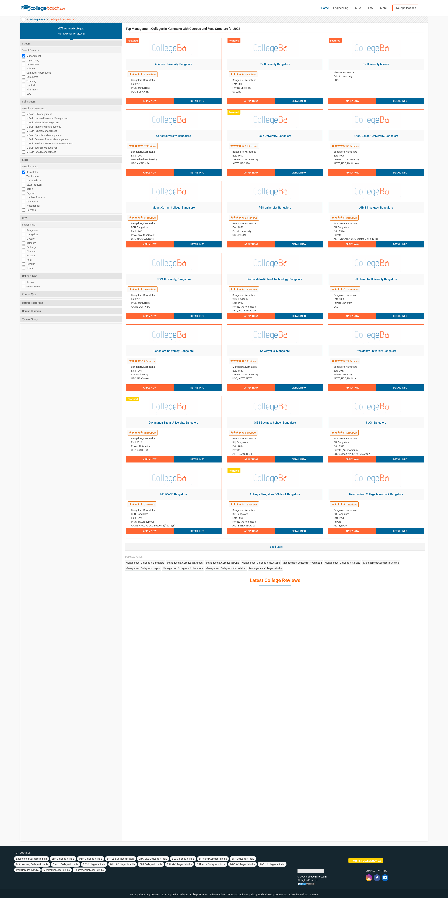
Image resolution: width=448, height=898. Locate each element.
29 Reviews (352, 361)
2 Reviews (351, 217)
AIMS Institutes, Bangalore (376, 207)
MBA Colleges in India (90, 858)
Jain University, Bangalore (275, 136)
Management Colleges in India (265, 568)
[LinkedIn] (385, 877)
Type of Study (30, 319)
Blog (252, 894)
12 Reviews (352, 289)
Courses (155, 894)
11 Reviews (150, 217)
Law (371, 8)
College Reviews (199, 894)
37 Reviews (150, 146)
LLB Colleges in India (183, 858)
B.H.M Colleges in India (179, 864)
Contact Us (281, 894)
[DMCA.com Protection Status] (306, 883)
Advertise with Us (298, 894)
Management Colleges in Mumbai (185, 562)
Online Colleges (180, 894)
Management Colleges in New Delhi (261, 562)
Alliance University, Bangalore (173, 64)
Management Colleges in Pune (222, 562)
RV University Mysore (376, 64)
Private (30, 282)
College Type (29, 276)
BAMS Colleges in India (122, 864)
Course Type (29, 294)
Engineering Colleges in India (31, 858)
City (24, 217)
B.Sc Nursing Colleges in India (32, 864)
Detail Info (197, 101)
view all (81, 33)
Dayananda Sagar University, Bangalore (173, 422)
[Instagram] (369, 877)
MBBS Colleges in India (242, 864)
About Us (143, 894)
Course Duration (31, 311)
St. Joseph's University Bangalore (376, 279)
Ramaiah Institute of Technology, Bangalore (274, 279)
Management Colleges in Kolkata (342, 562)
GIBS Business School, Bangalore (275, 422)
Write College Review (367, 860)
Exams (165, 894)
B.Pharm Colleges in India (213, 858)
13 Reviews (150, 74)
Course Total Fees (32, 302)
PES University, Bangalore (275, 207)
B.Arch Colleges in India (65, 864)
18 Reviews (150, 432)
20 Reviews (150, 289)
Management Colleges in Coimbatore (183, 568)
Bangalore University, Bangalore (173, 351)
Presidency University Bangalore (376, 351)
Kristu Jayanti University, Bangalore (376, 136)
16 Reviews (251, 504)
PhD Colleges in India (27, 870)
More (383, 8)
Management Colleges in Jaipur (143, 568)
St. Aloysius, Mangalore (275, 351)
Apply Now (149, 101)
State (25, 159)
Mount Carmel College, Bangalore (173, 207)
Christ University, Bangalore (173, 136)
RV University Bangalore (275, 64)
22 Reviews (251, 217)
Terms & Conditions (237, 894)
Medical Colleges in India (56, 870)
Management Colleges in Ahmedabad (226, 568)
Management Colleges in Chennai (381, 562)
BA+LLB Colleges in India (120, 858)
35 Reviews (352, 146)
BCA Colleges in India (243, 858)
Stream (26, 43)
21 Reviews (251, 146)
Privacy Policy (217, 894)
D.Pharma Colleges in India (211, 864)
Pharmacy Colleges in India (89, 870)
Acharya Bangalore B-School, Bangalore (275, 494)
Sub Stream (29, 101)
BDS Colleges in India (94, 864)
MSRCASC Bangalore (173, 494)
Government (33, 286)
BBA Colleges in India (63, 858)
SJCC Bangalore (376, 422)
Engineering (341, 8)
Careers (314, 894)
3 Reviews (351, 504)
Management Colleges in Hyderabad (302, 562)
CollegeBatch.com (316, 876)
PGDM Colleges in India (272, 864)
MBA (358, 8)
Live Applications (405, 8)
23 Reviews (251, 289)
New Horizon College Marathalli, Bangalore (376, 494)
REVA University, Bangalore (174, 279)
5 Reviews (250, 74)
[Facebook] (377, 877)
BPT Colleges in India (151, 864)
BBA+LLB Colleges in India (153, 858)
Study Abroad (265, 894)
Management (37, 19)
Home (325, 8)
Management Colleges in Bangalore (145, 562)
